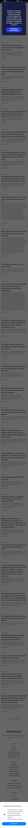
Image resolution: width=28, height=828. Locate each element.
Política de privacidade (17, 819)
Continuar (14, 823)
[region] (14, 817)
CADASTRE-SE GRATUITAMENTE (14, 29)
